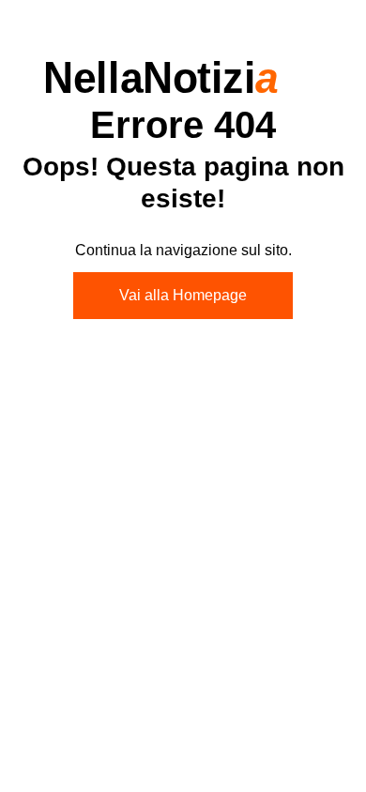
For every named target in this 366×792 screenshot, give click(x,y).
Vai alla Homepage (183, 295)
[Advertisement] (183, 541)
